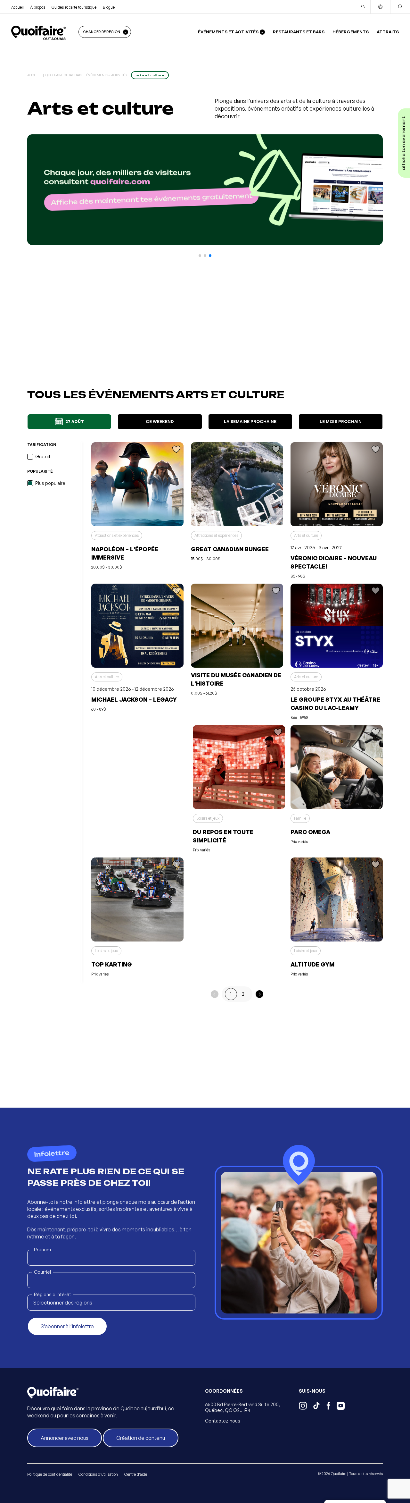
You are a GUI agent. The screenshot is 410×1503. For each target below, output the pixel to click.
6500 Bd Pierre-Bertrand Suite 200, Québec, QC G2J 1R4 (242, 1407)
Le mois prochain (341, 421)
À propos (37, 7)
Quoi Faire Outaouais (63, 75)
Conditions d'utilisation (98, 1474)
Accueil (17, 7)
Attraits (388, 31)
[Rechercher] (400, 6)
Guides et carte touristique (74, 7)
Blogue (109, 7)
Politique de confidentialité (49, 1474)
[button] (200, 255)
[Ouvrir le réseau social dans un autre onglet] (303, 1406)
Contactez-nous (222, 1420)
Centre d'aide (135, 1474)
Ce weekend (160, 421)
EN (362, 6)
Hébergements (350, 31)
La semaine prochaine (250, 421)
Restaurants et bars (298, 31)
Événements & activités (106, 75)
